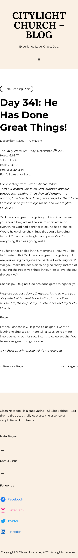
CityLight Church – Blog (39, 25)
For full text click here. (15, 174)
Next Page (69, 366)
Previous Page (11, 366)
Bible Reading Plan (16, 89)
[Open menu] (39, 59)
